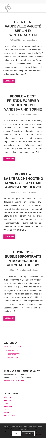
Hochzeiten (7, 406)
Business (34, 270)
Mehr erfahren (28, 433)
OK (17, 433)
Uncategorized (9, 415)
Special (6, 412)
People (34, 114)
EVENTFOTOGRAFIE (10, 357)
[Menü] (39, 7)
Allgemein (27, 40)
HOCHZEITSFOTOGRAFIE (12, 347)
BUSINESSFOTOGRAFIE (11, 354)
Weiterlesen (9, 81)
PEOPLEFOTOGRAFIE (11, 350)
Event (34, 40)
